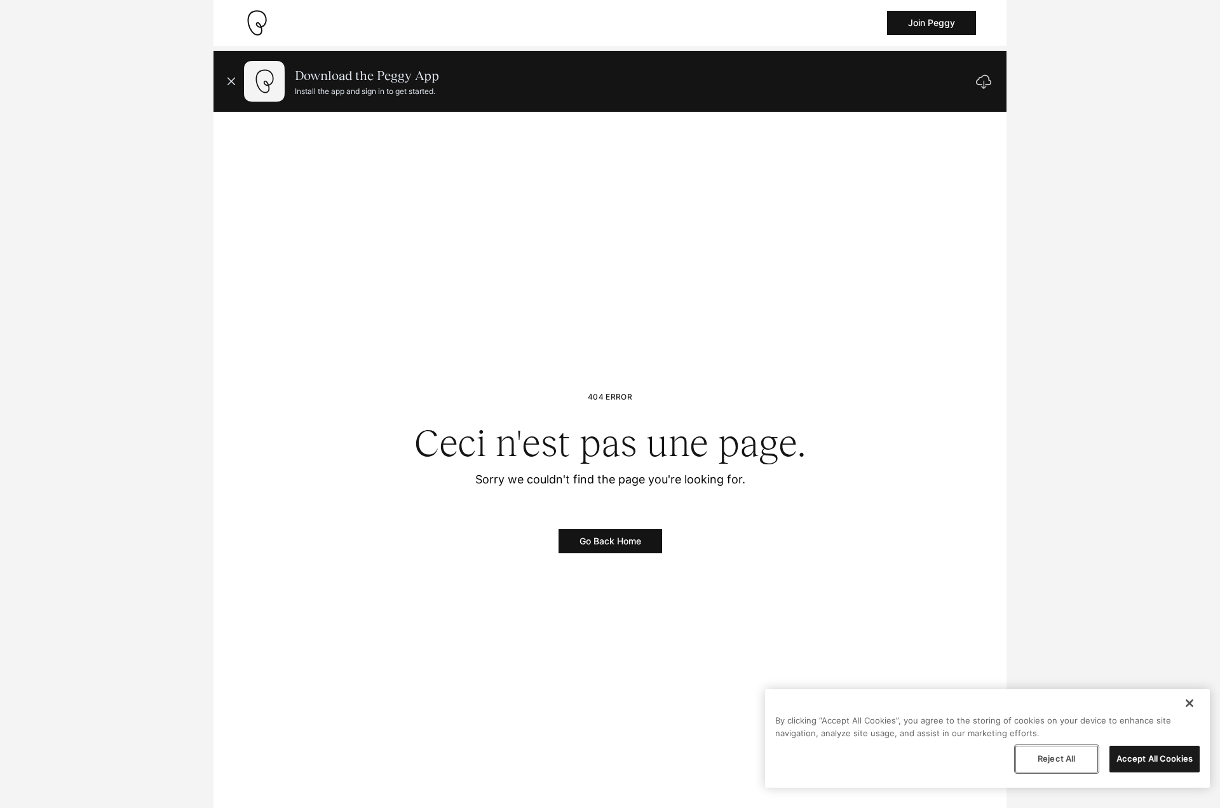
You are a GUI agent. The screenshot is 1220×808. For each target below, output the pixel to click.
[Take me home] (256, 23)
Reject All (1056, 758)
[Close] (1189, 703)
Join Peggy (931, 22)
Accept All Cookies (1154, 758)
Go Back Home (610, 540)
